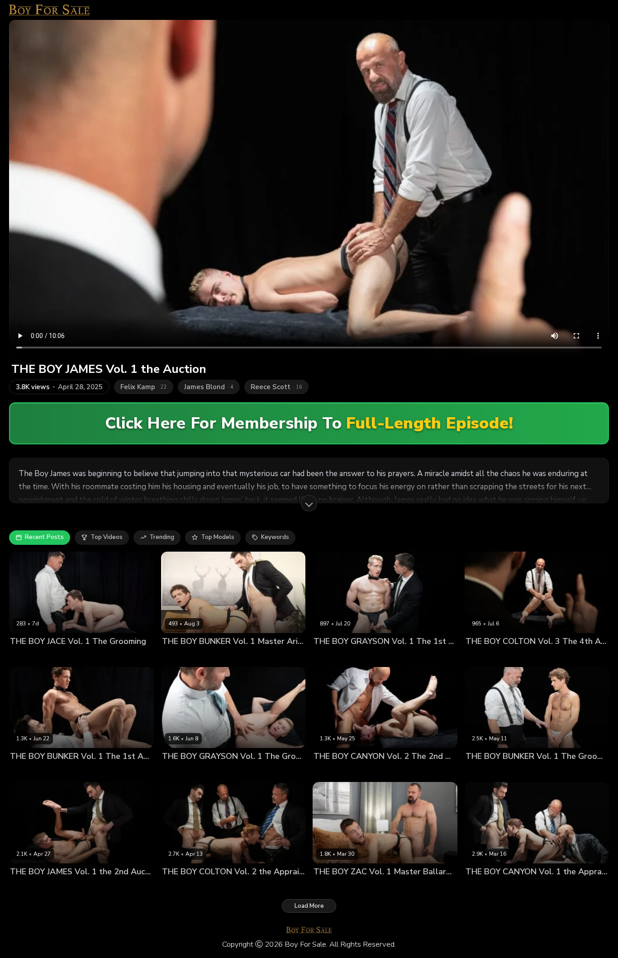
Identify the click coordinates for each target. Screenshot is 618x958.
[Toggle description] (309, 503)
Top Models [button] (217, 537)
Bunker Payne (182, 656)
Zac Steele (369, 886)
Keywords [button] (275, 537)
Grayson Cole (374, 656)
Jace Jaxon (66, 656)
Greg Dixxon (414, 656)
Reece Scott (279, 886)
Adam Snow (331, 771)
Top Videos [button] (106, 537)
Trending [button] (161, 537)
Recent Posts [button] (44, 537)
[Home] (49, 10)
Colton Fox (481, 656)
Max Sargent (332, 886)
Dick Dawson (29, 656)
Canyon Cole (370, 771)
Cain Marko (69, 771)
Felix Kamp (514, 656)
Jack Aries (219, 656)
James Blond (93, 886)
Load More (309, 906)
